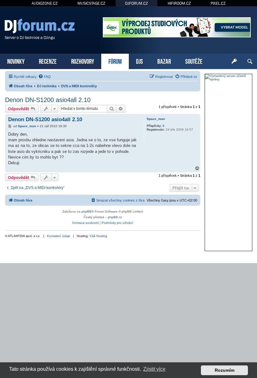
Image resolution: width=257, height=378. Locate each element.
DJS (139, 60)
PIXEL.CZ (218, 3)
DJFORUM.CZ (136, 3)
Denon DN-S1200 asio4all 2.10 (48, 99)
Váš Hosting (98, 236)
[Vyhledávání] (250, 61)
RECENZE (48, 60)
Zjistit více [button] (154, 369)
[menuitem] (44, 76)
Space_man (156, 119)
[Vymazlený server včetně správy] (228, 77)
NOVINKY (15, 60)
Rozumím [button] (224, 370)
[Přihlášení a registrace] (234, 61)
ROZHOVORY (82, 60)
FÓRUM (115, 60)
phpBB (86, 211)
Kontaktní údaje (58, 236)
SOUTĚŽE (193, 60)
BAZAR (164, 60)
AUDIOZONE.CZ (45, 3)
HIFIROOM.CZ (179, 3)
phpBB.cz (115, 217)
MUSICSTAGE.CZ (91, 3)
